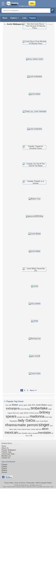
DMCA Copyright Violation (44, 483)
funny (27, 417)
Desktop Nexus (24, 485)
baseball (35, 433)
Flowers (4, 464)
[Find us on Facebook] (7, 478)
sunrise (33, 429)
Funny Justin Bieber (41, 421)
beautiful (19, 417)
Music (11, 429)
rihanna (11, 425)
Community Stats (8, 454)
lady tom (38, 429)
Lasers (19, 429)
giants (25, 405)
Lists (24, 18)
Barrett (24, 429)
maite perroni (27, 425)
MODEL (26, 413)
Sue (24, 417)
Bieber (15, 404)
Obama (4, 470)
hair (7, 405)
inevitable (44, 432)
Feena (31, 413)
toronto (37, 413)
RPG (33, 405)
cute (9, 405)
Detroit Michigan (25, 409)
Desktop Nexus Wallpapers (12, 3)
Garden (4, 466)
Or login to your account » (27, 6)
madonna (37, 416)
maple (21, 413)
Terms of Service (19, 483)
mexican (11, 433)
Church (4, 468)
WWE (29, 405)
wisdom (49, 405)
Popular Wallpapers (9, 450)
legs (50, 417)
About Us (5, 448)
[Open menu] (3, 3)
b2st (51, 425)
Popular (32, 18)
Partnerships (30, 483)
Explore (14, 18)
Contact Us (6, 458)
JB (31, 436)
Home (4, 18)
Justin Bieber (41, 405)
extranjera (13, 408)
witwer (30, 433)
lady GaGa (26, 420)
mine (14, 413)
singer (43, 425)
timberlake (39, 408)
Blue (19, 433)
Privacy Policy (8, 483)
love (17, 413)
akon (45, 428)
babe (15, 429)
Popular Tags (6, 452)
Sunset (4, 472)
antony (21, 405)
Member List (6, 456)
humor (47, 417)
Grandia (24, 433)
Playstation (13, 421)
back (28, 429)
